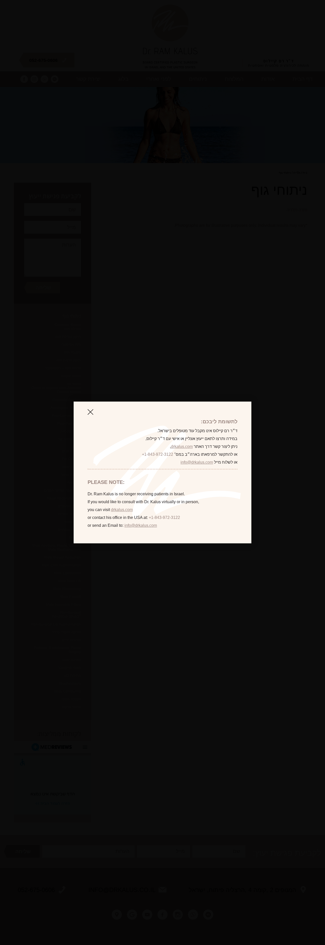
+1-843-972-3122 (157, 454)
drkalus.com (182, 446)
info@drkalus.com (197, 462)
